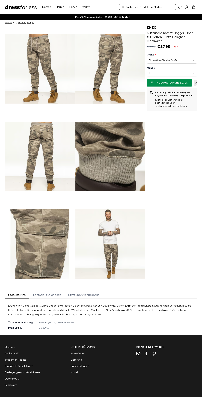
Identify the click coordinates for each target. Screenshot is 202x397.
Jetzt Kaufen (122, 17)
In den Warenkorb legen (172, 82)
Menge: (151, 68)
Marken (86, 7)
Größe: (152, 54)
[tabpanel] (101, 317)
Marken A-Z (12, 353)
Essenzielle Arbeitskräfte (19, 366)
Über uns (10, 347)
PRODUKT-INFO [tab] (17, 295)
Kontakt (75, 372)
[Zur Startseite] (21, 7)
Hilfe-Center (78, 353)
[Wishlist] (180, 7)
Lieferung (76, 359)
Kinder (73, 7)
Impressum (11, 385)
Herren (60, 7)
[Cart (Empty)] (194, 7)
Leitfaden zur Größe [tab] (47, 295)
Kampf (30, 22)
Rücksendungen (80, 366)
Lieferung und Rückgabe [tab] (83, 295)
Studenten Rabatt (15, 359)
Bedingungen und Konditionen (22, 372)
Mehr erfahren (180, 106)
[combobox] (147, 7)
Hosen (21, 22)
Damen (46, 7)
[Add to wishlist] (195, 83)
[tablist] (53, 295)
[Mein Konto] (187, 7)
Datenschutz (12, 378)
